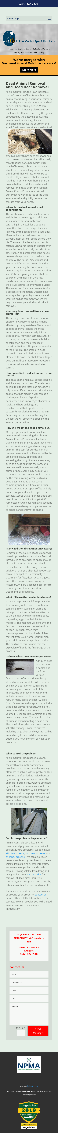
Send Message (38, 1031)
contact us (41, 894)
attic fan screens (15, 853)
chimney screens (15, 856)
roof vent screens (35, 853)
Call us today (34, 874)
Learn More (29, 69)
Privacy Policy (32, 1086)
